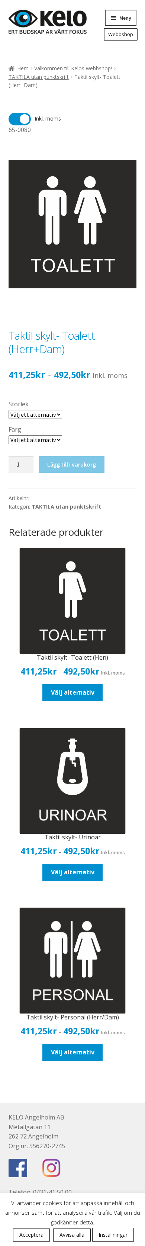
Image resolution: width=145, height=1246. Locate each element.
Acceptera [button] (31, 1234)
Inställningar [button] (113, 1234)
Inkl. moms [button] (48, 118)
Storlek (19, 404)
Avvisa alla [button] (71, 1234)
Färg (15, 429)
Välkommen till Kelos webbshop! (73, 68)
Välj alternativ (72, 692)
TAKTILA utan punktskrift (39, 76)
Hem (23, 68)
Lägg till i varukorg (71, 464)
